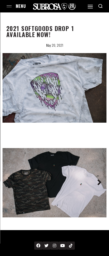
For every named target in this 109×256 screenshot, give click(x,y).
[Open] (90, 7)
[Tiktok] (71, 246)
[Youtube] (63, 246)
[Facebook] (38, 246)
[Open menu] (9, 6)
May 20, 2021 (54, 45)
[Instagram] (54, 246)
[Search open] (100, 6)
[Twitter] (46, 246)
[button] (9, 182)
